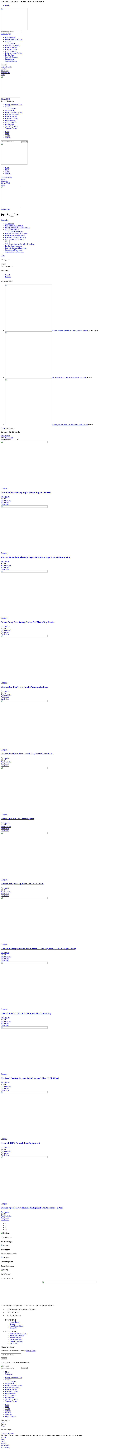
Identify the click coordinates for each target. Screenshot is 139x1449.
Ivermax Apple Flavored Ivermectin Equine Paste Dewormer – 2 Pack (32, 1208)
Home (3, 428)
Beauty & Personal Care (13, 39)
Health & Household (12, 45)
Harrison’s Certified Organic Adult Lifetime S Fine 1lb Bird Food (30, 1078)
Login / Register (10, 1416)
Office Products (10, 51)
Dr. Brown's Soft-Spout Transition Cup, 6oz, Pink (69, 377)
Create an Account (7, 1433)
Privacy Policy (15, 1322)
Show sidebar (5, 436)
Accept (3, 1437)
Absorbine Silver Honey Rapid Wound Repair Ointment (26, 492)
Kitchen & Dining (11, 49)
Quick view (5, 504)
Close (3, 255)
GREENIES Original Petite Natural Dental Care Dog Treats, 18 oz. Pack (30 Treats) (38, 948)
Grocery (8, 41)
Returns (12, 1324)
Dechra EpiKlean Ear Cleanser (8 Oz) (17, 818)
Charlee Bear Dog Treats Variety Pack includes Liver (24, 687)
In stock (8, 277)
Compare (8, 1414)
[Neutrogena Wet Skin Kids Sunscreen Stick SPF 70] (28, 425)
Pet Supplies (9, 55)
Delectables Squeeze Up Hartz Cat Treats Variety (22, 884)
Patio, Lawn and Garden (13, 53)
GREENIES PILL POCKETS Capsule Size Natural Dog (26, 1013)
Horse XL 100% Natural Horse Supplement (20, 1143)
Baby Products (10, 37)
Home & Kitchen (11, 47)
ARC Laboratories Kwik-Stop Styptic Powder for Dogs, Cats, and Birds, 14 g (35, 557)
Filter (3, 264)
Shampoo (13, 43)
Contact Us (13, 1328)
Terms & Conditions (16, 1326)
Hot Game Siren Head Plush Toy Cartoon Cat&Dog (70, 330)
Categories (4, 220)
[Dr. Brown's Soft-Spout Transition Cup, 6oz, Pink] (28, 377)
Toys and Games (11, 61)
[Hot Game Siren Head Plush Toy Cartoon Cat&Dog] (28, 330)
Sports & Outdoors (11, 57)
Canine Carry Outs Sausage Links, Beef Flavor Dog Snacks (27, 622)
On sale (7, 275)
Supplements (9, 59)
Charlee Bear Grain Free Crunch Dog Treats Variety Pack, (27, 754)
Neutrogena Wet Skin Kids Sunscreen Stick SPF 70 (70, 425)
